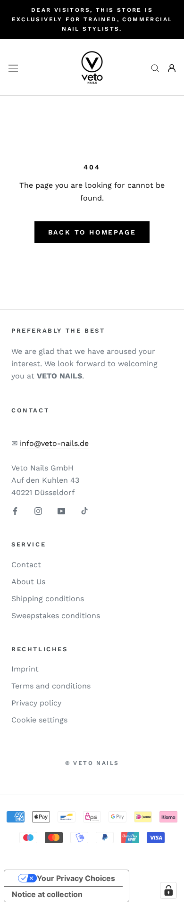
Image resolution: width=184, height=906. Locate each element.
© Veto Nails (92, 763)
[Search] (155, 68)
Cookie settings (39, 719)
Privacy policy (36, 702)
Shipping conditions (47, 598)
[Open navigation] (13, 68)
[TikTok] (84, 510)
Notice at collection (47, 894)
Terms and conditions (51, 685)
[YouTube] (61, 510)
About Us (28, 581)
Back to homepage (92, 232)
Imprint (25, 668)
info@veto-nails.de (54, 443)
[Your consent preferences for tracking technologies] (168, 890)
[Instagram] (38, 510)
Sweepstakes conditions (55, 615)
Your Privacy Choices (76, 878)
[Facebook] (15, 510)
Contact (26, 564)
